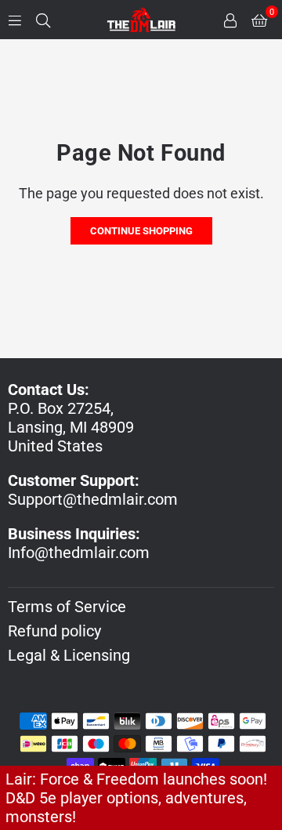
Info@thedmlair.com (79, 552)
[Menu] (15, 19)
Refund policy (54, 631)
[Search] (43, 19)
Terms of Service (67, 606)
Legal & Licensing (69, 655)
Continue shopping (141, 231)
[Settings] (230, 19)
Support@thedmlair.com (93, 499)
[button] (259, 19)
